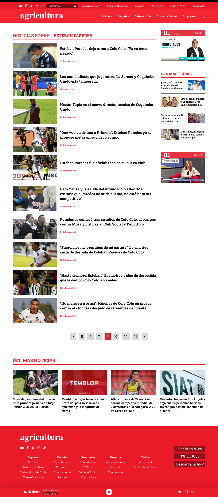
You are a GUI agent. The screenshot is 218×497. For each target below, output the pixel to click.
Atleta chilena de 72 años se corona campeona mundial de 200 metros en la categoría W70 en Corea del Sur (133, 405)
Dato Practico (62, 462)
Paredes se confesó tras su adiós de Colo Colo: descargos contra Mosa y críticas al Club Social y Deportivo (108, 222)
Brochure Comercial (117, 6)
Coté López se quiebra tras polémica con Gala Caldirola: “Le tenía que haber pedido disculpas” (192, 101)
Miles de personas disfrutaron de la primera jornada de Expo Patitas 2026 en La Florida (34, 403)
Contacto (115, 467)
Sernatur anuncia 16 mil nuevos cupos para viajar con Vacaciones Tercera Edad (172, 118)
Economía (62, 467)
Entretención (143, 16)
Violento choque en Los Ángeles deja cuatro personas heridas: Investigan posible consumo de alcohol (182, 405)
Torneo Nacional (33, 477)
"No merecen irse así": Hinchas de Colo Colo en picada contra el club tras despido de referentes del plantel (106, 305)
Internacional (62, 472)
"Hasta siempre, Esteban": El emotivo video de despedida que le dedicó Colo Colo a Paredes (108, 277)
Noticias (106, 16)
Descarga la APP (91, 5)
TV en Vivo (156, 6)
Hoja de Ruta (88, 477)
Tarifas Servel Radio (145, 467)
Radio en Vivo (177, 6)
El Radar (88, 467)
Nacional (62, 477)
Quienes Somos (115, 462)
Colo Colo (33, 462)
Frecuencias (198, 6)
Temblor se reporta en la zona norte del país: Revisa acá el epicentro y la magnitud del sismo (83, 405)
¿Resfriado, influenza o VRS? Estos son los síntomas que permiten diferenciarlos (192, 134)
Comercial (145, 462)
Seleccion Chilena (33, 467)
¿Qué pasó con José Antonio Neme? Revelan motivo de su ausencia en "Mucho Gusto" (173, 85)
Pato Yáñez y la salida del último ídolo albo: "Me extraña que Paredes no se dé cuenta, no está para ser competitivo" (105, 194)
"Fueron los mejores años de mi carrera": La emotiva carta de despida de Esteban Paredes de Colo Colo (104, 249)
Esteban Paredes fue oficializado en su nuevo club (102, 162)
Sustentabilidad (167, 16)
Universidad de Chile (33, 472)
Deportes (123, 16)
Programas (190, 16)
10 (126, 336)
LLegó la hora (88, 462)
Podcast (139, 6)
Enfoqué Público (88, 472)
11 (135, 336)
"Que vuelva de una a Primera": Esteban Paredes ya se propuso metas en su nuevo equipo (106, 135)
